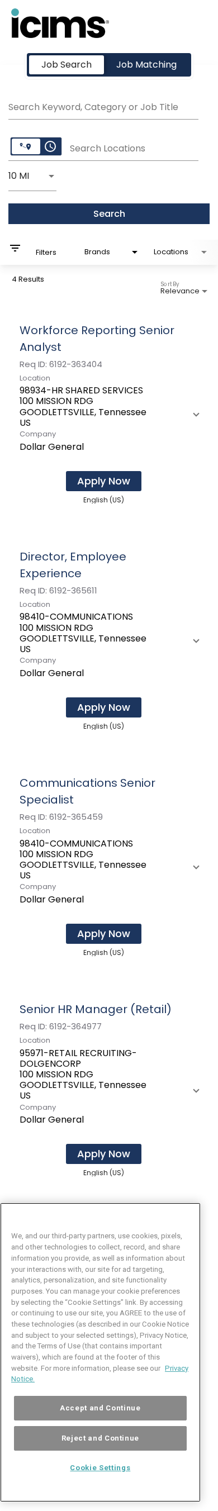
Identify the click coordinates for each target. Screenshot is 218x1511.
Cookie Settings (100, 1468)
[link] (109, 413)
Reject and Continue (100, 1438)
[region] (100, 1352)
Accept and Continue (100, 1408)
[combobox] (103, 105)
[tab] (66, 64)
